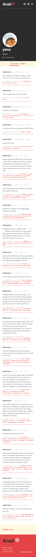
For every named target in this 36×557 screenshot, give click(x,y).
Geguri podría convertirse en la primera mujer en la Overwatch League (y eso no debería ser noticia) (18, 468)
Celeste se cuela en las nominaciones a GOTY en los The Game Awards (18, 115)
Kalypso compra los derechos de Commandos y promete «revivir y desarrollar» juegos (18, 175)
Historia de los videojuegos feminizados (18, 147)
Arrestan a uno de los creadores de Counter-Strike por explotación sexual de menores (18, 495)
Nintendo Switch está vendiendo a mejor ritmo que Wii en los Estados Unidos (18, 516)
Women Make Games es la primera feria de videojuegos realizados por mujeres (16, 391)
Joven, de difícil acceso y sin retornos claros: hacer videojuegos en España (17, 420)
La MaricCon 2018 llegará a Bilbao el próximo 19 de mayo (18, 243)
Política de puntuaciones (8, 550)
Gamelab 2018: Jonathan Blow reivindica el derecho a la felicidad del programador (17, 216)
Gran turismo (26, 132)
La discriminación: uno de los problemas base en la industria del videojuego (17, 308)
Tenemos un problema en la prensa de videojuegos (17, 264)
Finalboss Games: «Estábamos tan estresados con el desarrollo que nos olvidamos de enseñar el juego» (18, 439)
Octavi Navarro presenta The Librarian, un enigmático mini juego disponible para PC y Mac (18, 281)
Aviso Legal (7, 547)
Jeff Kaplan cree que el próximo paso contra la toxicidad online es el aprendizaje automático (16, 361)
